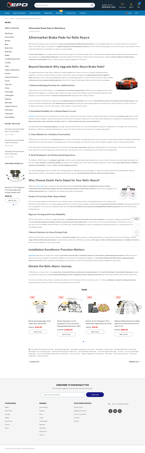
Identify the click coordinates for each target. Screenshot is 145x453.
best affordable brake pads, (88, 351)
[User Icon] (131, 4)
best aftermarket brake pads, (108, 351)
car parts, (121, 351)
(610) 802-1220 (108, 7)
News (12, 18)
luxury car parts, (76, 354)
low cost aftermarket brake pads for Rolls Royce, (53, 354)
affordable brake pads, (63, 349)
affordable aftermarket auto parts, (43, 349)
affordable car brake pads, (105, 349)
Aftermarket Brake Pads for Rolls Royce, (65, 351)
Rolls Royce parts (42, 356)
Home (7, 18)
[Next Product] (140, 307)
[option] (15, 185)
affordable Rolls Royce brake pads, (125, 349)
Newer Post (134, 362)
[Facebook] (110, 411)
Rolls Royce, (109, 354)
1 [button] (13, 204)
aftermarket (40, 186)
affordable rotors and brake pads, (40, 351)
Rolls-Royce (32, 116)
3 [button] (17, 204)
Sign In (131, 7)
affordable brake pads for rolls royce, (83, 349)
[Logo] (18, 5)
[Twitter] (115, 411)
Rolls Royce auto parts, (122, 354)
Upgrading (32, 255)
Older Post (34, 362)
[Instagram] (120, 411)
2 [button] (15, 204)
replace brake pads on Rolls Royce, (93, 354)
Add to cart (12, 200)
